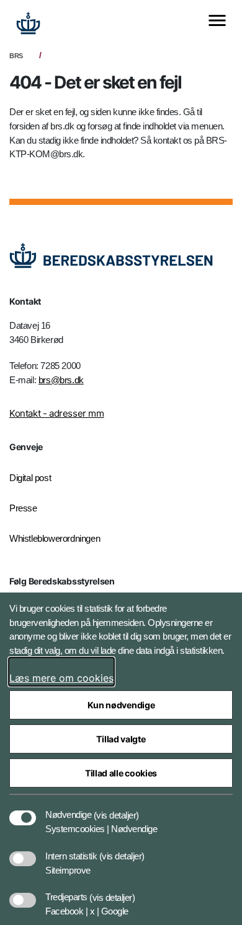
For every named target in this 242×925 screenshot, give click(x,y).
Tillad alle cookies (121, 773)
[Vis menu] (217, 21)
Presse (23, 508)
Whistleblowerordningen (54, 538)
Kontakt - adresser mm (56, 413)
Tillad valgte (120, 739)
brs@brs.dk (61, 380)
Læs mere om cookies (61, 678)
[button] (116, 808)
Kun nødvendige (121, 705)
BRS (16, 55)
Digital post (30, 477)
